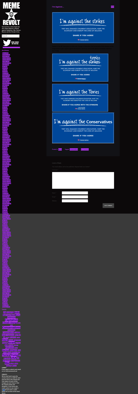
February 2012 (6, 307)
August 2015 (5, 237)
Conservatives (11, 327)
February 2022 (6, 115)
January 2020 (6, 158)
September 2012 (6, 295)
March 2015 (5, 246)
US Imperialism (15, 360)
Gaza (5, 339)
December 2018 (6, 180)
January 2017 (6, 217)
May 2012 (4, 301)
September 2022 (6, 103)
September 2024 (6, 63)
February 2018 (6, 195)
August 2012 (5, 296)
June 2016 (5, 222)
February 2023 (6, 95)
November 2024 (6, 59)
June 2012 (5, 300)
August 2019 (5, 166)
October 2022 (5, 102)
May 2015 (4, 242)
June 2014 (5, 261)
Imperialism (17, 340)
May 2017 (4, 210)
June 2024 (5, 68)
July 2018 (4, 186)
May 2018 (4, 190)
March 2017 (5, 213)
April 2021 (5, 132)
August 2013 (5, 276)
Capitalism (11, 320)
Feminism (13, 337)
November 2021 (6, 120)
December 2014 (6, 251)
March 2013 (5, 285)
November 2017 (6, 200)
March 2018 (5, 193)
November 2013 (6, 271)
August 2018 (5, 185)
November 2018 (6, 181)
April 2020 (5, 153)
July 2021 (4, 127)
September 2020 (6, 144)
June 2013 (5, 279)
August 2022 (5, 105)
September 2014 (6, 256)
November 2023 (6, 80)
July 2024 (4, 66)
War (7, 363)
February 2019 (6, 176)
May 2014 (4, 263)
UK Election (7, 358)
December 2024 (6, 58)
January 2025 (6, 56)
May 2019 (4, 171)
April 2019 (5, 173)
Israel (11, 342)
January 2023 (6, 97)
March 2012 (5, 305)
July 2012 (4, 298)
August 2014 (5, 257)
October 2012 (5, 293)
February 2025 (6, 54)
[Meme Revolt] (11, 14)
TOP (4, 390)
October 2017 (5, 202)
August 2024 (5, 65)
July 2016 (4, 220)
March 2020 (5, 154)
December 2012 (6, 290)
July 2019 (4, 168)
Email (54, 197)
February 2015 (6, 247)
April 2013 (5, 283)
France (18, 337)
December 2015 (6, 232)
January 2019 (6, 178)
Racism (5, 350)
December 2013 (6, 269)
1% (4, 312)
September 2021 (6, 124)
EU (4, 337)
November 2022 (6, 100)
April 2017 (5, 212)
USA (14, 357)
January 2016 (6, 230)
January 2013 (6, 288)
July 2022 (4, 107)
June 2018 (5, 188)
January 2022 (6, 117)
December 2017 (6, 198)
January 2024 (6, 76)
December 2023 (6, 78)
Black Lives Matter (9, 315)
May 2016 (4, 224)
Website (54, 201)
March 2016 (5, 227)
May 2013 (4, 281)
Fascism (7, 337)
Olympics (16, 345)
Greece (10, 340)
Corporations (8, 332)
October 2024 (5, 61)
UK (20, 355)
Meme (60, 149)
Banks (17, 312)
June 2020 (5, 149)
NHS (6, 345)
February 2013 (6, 286)
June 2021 (5, 129)
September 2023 (6, 83)
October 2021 (5, 122)
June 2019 (5, 169)
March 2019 (5, 175)
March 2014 (5, 266)
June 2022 (5, 109)
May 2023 (4, 90)
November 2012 (6, 291)
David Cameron (8, 335)
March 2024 (5, 73)
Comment (55, 170)
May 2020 (4, 151)
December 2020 (6, 139)
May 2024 (4, 70)
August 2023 (5, 85)
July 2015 (4, 239)
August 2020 (5, 146)
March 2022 (5, 114)
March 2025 (5, 53)
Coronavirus (11, 330)
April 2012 (5, 303)
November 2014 (6, 252)
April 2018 (5, 191)
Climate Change (10, 323)
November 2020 (6, 141)
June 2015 (5, 241)
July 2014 (4, 259)
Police (16, 348)
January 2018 (6, 197)
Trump (14, 355)
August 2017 (5, 205)
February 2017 (6, 215)
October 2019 (5, 163)
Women (14, 365)
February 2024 (6, 75)
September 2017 (6, 203)
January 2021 (6, 137)
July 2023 (4, 87)
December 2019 (6, 159)
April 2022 (5, 112)
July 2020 (4, 147)
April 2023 (5, 92)
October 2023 (5, 81)
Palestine (9, 348)
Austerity (10, 312)
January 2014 (6, 268)
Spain (9, 352)
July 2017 (4, 207)
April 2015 (5, 244)
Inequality (5, 343)
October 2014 (5, 254)
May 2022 (4, 110)
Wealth (12, 363)
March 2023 (5, 93)
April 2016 (5, 225)
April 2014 (5, 264)
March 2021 (5, 134)
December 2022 (6, 98)
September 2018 (6, 183)
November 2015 (6, 234)
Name (54, 193)
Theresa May (16, 352)
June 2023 (5, 88)
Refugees (13, 350)
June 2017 (5, 208)
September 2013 (6, 274)
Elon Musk (18, 335)
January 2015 (6, 249)
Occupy (10, 345)
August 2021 (5, 125)
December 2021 (6, 119)
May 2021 (4, 131)
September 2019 (6, 164)
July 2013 (4, 278)
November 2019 (6, 161)
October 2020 (5, 142)
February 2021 (6, 136)
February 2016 (6, 229)
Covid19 (17, 332)
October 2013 (5, 273)
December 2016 (6, 219)
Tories (6, 355)
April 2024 (5, 71)
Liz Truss (18, 343)
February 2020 (6, 156)
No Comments (85, 149)
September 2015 (6, 235)
